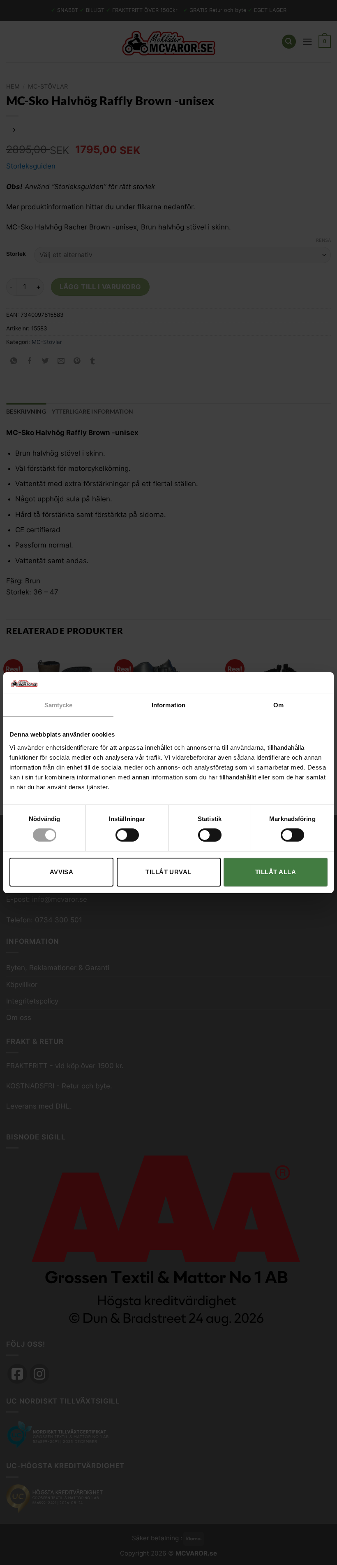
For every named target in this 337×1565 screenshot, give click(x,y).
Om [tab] (278, 705)
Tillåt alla (275, 871)
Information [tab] (168, 705)
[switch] (127, 835)
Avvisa (62, 871)
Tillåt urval (168, 871)
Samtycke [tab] (58, 705)
